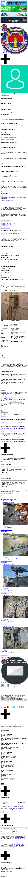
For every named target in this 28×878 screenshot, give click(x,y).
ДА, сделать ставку (5, 474)
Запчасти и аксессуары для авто (9, 756)
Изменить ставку (4, 416)
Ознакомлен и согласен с (10, 163)
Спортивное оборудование (8, 770)
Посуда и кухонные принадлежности (10, 765)
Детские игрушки (6, 769)
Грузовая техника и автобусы (8, 736)
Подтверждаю (4, 396)
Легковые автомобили (7, 731)
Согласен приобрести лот (6, 428)
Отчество (15, 831)
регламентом (16, 163)
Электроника (5, 751)
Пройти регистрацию (5, 228)
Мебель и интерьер (6, 753)
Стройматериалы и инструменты (9, 763)
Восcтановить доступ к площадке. (15, 806)
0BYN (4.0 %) (16, 403)
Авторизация (9, 874)
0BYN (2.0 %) (3, 403)
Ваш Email (3, 724)
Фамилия (3, 830)
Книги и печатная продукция (8, 774)
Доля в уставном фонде (7, 739)
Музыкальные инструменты (8, 778)
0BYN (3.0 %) (10, 403)
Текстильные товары (6, 773)
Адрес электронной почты (6, 800)
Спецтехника (5, 733)
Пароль (2, 802)
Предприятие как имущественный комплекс (12, 740)
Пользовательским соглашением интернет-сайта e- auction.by (12, 845)
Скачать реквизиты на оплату (7, 200)
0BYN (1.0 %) (19, 401)
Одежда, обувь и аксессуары (8, 757)
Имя (18, 830)
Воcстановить (4, 876)
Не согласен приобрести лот (18, 428)
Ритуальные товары (6, 760)
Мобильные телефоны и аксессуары (10, 747)
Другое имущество (6, 735)
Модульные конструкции (7, 779)
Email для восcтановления (6, 871)
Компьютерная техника (7, 748)
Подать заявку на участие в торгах (8, 226)
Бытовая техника (6, 749)
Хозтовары (4, 776)
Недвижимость (5, 730)
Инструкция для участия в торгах (8, 223)
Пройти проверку (4, 225)
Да (1, 415)
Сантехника (4, 762)
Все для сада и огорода (7, 767)
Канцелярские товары (7, 761)
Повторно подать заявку (6, 242)
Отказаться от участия (5, 243)
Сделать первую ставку (6, 398)
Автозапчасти (5, 771)
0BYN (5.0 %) (23, 403)
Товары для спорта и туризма (8, 758)
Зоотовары (4, 775)
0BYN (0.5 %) (12, 401)
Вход (2, 812)
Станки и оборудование (7, 734)
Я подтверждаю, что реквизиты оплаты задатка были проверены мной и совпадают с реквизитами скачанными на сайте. (13, 215)
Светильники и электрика (8, 766)
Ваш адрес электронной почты (7, 828)
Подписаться (3, 784)
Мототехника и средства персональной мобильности (14, 738)
